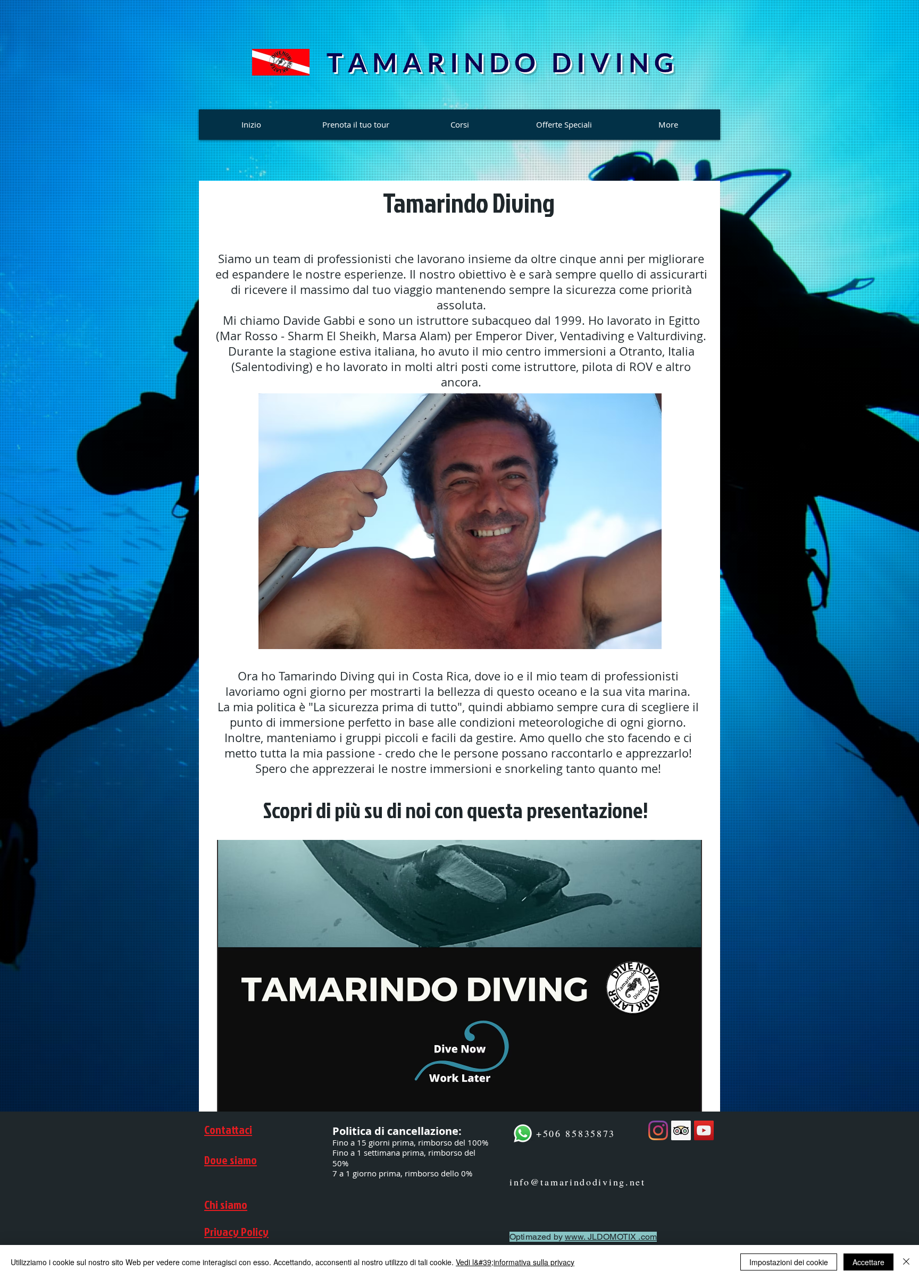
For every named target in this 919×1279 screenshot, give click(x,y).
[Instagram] (658, 1130)
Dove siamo (230, 1159)
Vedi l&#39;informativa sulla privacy (515, 1262)
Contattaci (228, 1129)
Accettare (868, 1262)
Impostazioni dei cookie (788, 1262)
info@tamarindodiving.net (577, 1181)
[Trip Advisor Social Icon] (681, 1130)
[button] (460, 521)
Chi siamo (225, 1204)
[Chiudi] (906, 1261)
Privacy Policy (236, 1231)
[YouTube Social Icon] (704, 1130)
